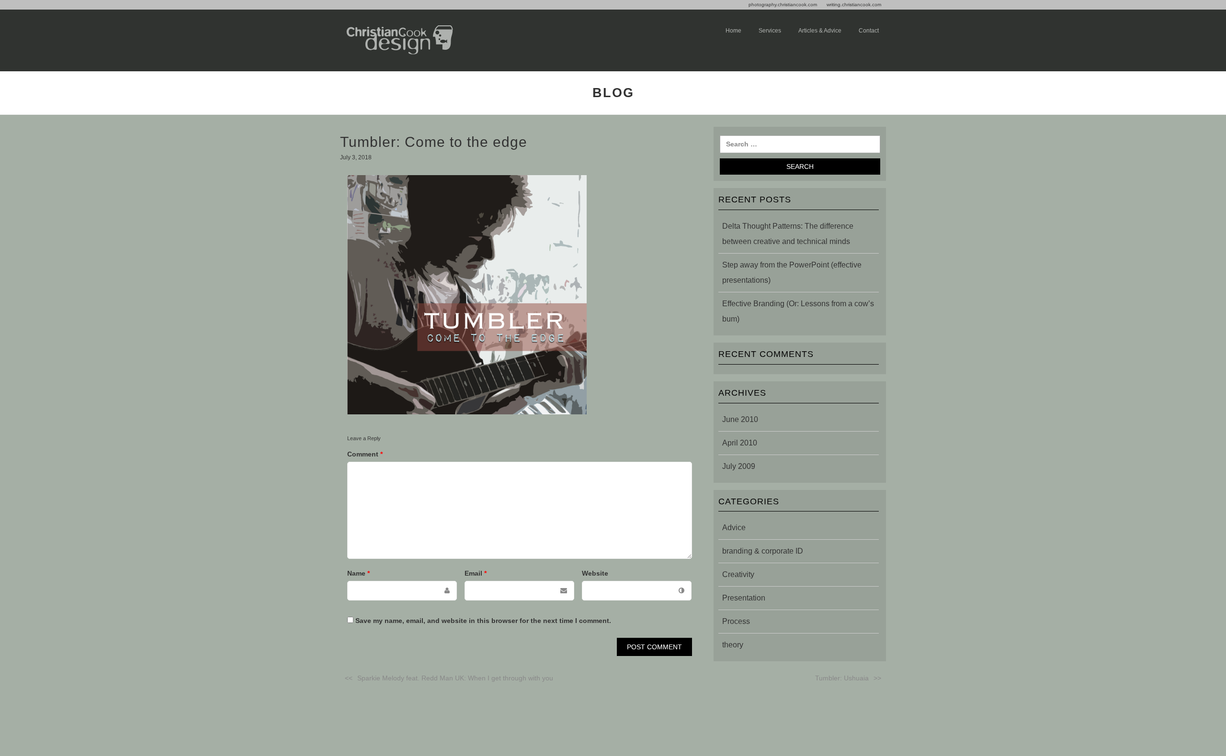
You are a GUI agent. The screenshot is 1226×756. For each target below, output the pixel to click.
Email (476, 573)
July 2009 (738, 466)
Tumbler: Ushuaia (842, 678)
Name (358, 573)
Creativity (738, 574)
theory (732, 645)
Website (595, 573)
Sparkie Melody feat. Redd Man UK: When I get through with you (455, 678)
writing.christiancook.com (854, 4)
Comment (365, 454)
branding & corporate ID (762, 551)
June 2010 (740, 419)
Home (733, 30)
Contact (869, 30)
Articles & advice (819, 30)
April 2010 (739, 443)
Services (770, 30)
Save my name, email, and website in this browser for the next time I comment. (483, 620)
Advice (734, 527)
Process (736, 621)
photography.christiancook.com (783, 4)
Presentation (743, 598)
